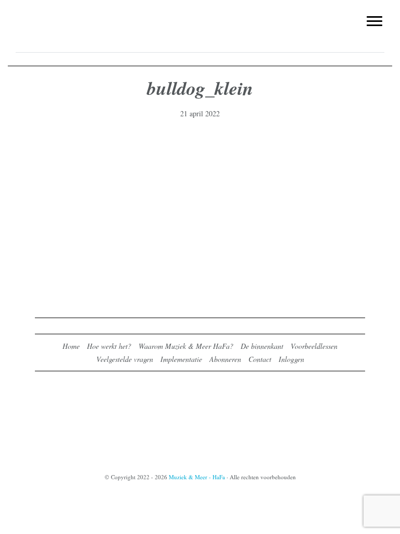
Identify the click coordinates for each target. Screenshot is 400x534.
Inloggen (291, 359)
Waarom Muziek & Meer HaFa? (186, 346)
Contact (259, 359)
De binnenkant (262, 346)
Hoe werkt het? (109, 346)
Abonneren (225, 359)
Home (71, 346)
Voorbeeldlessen (314, 346)
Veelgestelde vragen (124, 359)
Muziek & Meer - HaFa (200, 14)
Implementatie (181, 359)
